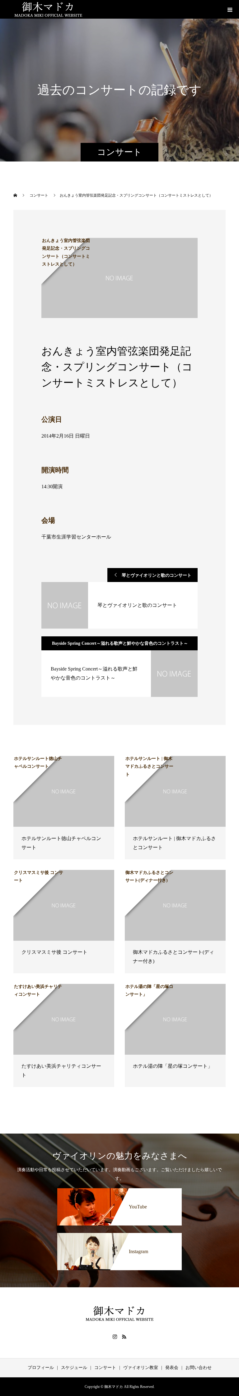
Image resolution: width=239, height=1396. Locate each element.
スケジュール (74, 1367)
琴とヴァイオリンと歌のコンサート (156, 575)
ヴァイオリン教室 (140, 1367)
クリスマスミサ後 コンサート (54, 952)
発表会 (171, 1367)
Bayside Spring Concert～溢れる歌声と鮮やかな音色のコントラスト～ (120, 643)
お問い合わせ (198, 1367)
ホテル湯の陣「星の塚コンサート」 (173, 1066)
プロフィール (41, 1367)
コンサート (105, 1367)
